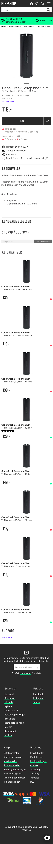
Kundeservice (10, 761)
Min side (8, 702)
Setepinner (29, 26)
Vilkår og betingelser (14, 777)
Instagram (38, 698)
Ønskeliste (9, 718)
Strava (36, 702)
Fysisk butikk (37, 753)
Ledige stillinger (38, 761)
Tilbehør (40, 26)
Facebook (38, 694)
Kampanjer (9, 698)
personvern (25, 673)
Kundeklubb (10, 731)
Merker (8, 727)
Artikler (8, 735)
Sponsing (35, 769)
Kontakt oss (36, 757)
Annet (49, 26)
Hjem (3, 26)
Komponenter (15, 26)
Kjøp (22, 120)
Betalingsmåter (11, 753)
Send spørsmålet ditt (43, 241)
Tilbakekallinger (12, 781)
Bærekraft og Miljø (14, 722)
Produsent (7, 637)
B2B (32, 781)
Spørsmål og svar (13, 773)
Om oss (34, 765)
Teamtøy (34, 773)
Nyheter (8, 706)
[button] (26, 168)
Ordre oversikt (11, 710)
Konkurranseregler (13, 757)
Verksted (34, 777)
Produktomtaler (12, 765)
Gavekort (9, 694)
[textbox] (17, 241)
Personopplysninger (14, 714)
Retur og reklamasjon (15, 769)
